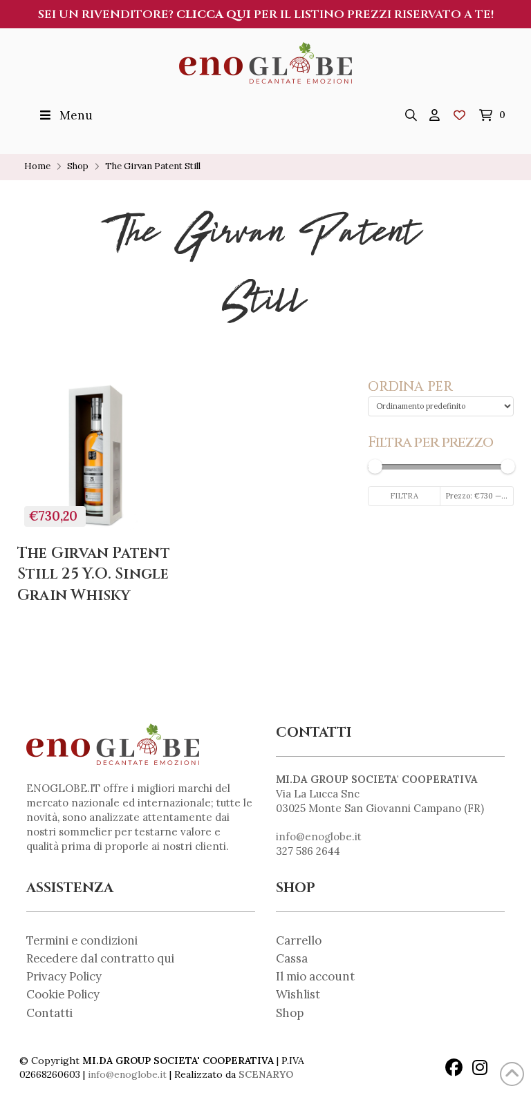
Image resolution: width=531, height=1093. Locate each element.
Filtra (404, 496)
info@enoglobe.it (319, 836)
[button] (410, 115)
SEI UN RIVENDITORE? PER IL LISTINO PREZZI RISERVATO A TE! (266, 14)
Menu (76, 115)
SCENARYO (266, 1074)
